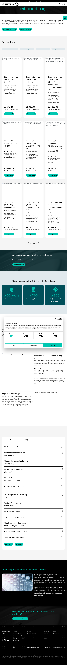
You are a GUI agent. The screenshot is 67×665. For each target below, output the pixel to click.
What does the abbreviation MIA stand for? (14, 453)
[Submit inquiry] (65, 18)
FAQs (54, 636)
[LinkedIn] (5, 640)
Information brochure (9, 29)
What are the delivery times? (15, 511)
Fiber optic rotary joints (18, 636)
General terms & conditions (33, 647)
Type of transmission (8, 49)
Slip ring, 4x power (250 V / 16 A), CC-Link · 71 (11, 79)
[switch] (26, 336)
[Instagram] (2, 640)
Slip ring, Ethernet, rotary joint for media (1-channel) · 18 (55, 206)
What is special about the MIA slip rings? (15, 470)
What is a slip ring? (11, 447)
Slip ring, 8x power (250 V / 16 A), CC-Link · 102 (33, 79)
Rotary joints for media (18, 638)
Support (3, 633)
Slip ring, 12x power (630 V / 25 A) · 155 (11, 143)
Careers (45, 638)
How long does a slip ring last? (15, 531)
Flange (54, 49)
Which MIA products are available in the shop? (13, 479)
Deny (14, 345)
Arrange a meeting (19, 264)
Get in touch (8, 544)
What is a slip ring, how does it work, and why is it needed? (15, 524)
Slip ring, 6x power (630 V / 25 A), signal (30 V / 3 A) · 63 (33, 145)
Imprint (14, 647)
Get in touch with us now (20, 618)
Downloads (19, 544)
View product (9, 113)
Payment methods (31, 636)
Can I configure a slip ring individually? (13, 504)
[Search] (59, 4)
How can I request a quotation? (16, 517)
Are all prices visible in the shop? (14, 487)
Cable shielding (25, 49)
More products (33, 243)
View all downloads (25, 29)
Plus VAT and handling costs (11, 109)
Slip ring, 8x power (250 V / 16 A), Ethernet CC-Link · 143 (33, 206)
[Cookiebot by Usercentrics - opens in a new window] (56, 319)
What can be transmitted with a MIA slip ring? (16, 462)
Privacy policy (47, 647)
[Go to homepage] (10, 4)
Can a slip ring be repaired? (14, 537)
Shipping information (32, 633)
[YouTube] (8, 640)
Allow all (53, 345)
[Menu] (64, 4)
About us (46, 633)
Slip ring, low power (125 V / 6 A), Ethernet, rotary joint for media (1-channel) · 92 (55, 146)
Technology (46, 636)
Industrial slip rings (17, 633)
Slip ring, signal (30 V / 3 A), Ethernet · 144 (10, 204)
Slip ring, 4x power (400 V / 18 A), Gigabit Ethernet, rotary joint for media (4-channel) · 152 (55, 83)
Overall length (40, 49)
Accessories (16, 640)
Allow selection (33, 345)
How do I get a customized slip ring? (15, 496)
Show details (56, 341)
